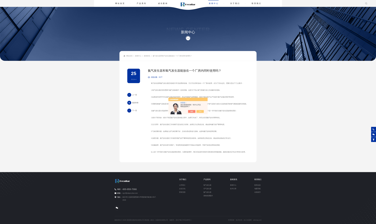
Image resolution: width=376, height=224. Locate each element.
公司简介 (182, 185)
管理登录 (231, 220)
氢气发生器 (207, 185)
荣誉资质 (182, 192)
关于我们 (235, 3)
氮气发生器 (207, 192)
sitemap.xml (257, 220)
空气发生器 (207, 188)
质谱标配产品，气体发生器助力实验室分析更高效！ (133, 95)
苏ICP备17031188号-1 (183, 220)
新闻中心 (214, 3)
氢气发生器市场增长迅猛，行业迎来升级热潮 (133, 111)
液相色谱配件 (208, 196)
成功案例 (163, 3)
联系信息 (257, 185)
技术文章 (233, 188)
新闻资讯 (147, 56)
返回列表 (135, 103)
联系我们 (256, 3)
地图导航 (257, 188)
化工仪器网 (248, 220)
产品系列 (141, 3)
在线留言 (257, 192)
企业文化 (182, 188)
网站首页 (120, 3)
